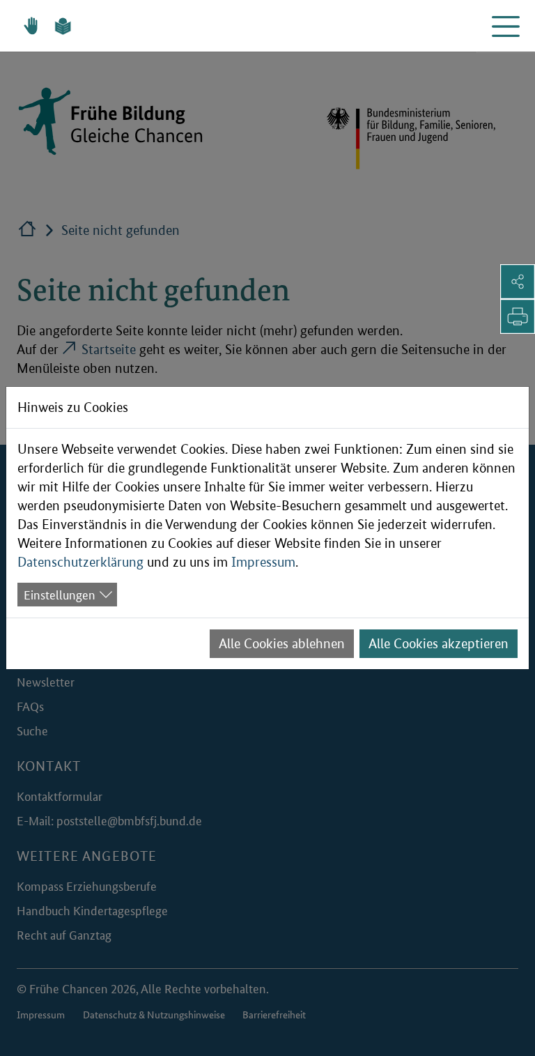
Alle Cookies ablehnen (282, 644)
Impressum (263, 562)
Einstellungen (59, 594)
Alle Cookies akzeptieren (439, 644)
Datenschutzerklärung (80, 562)
